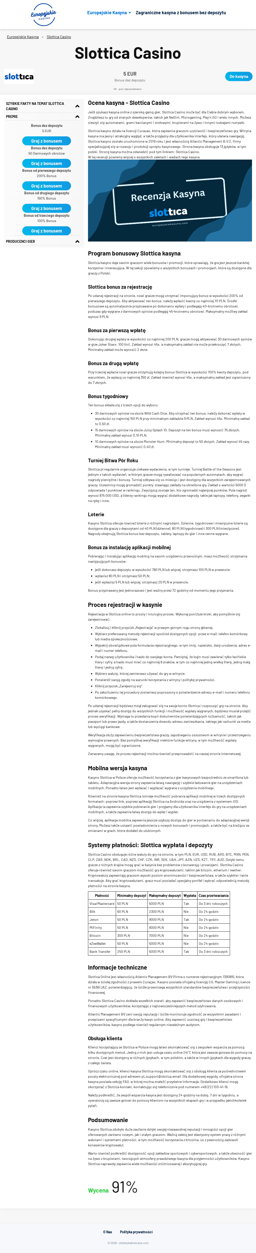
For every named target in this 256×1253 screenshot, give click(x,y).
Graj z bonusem (46, 141)
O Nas (107, 1232)
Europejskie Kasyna (107, 12)
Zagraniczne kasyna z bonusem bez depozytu (181, 12)
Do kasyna (239, 76)
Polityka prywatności (136, 1232)
